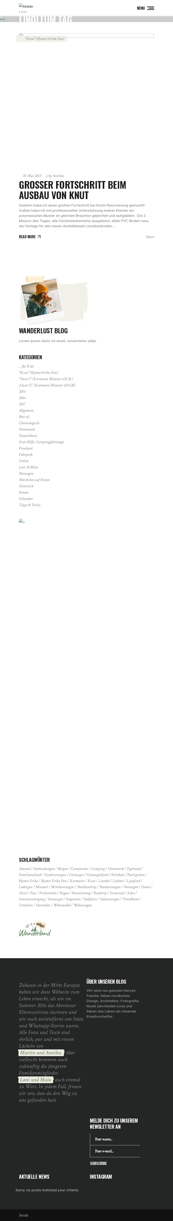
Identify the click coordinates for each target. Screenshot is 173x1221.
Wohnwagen (82, 905)
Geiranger (76, 874)
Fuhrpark (26, 454)
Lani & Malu (28, 467)
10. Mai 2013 (32, 175)
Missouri (42, 887)
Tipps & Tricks (29, 505)
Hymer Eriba (28, 880)
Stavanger (55, 899)
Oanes (145, 887)
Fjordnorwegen (55, 874)
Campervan (79, 868)
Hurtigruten (136, 874)
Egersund (134, 868)
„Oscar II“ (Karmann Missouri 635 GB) (47, 385)
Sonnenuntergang (32, 899)
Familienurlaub (30, 874)
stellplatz (90, 899)
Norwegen (26, 473)
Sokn (131, 893)
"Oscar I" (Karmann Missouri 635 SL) (46, 378)
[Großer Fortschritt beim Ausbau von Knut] (86, 100)
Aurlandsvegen (44, 868)
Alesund (24, 868)
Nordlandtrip (86, 887)
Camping (98, 868)
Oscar (23, 893)
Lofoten (118, 880)
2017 (22, 404)
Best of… (25, 416)
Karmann (77, 880)
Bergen (63, 868)
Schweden (26, 498)
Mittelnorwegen (62, 887)
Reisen (23, 492)
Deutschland (28, 435)
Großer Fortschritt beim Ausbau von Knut (72, 189)
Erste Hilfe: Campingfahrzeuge (41, 442)
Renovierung (81, 893)
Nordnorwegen (110, 887)
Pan (33, 893)
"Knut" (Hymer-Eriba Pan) (44, 38)
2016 (22, 397)
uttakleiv (25, 905)
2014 (22, 391)
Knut (91, 880)
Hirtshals (117, 874)
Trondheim (131, 899)
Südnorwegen (109, 899)
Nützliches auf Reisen (34, 479)
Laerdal (103, 880)
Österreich (26, 486)
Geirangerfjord (97, 874)
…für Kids (26, 366)
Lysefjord (133, 880)
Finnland (25, 448)
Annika (56, 175)
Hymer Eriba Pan (54, 880)
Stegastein (73, 899)
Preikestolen (48, 893)
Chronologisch (29, 423)
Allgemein (26, 410)
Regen (64, 893)
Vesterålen (43, 905)
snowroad (117, 893)
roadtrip (100, 893)
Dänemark (27, 429)
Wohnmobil (61, 905)
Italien (24, 460)
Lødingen (25, 887)
